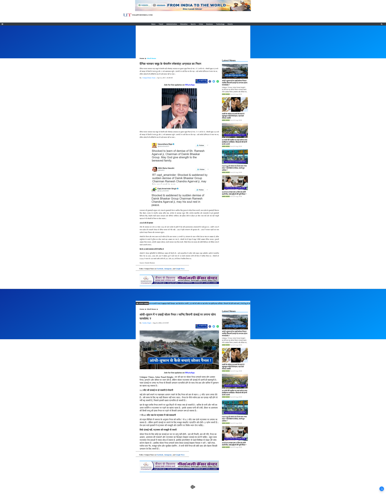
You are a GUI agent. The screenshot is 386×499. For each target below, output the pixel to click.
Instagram (167, 269)
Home (142, 58)
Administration (171, 24)
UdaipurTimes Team (148, 78)
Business (209, 24)
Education (183, 24)
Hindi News (151, 58)
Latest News (229, 60)
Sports (193, 24)
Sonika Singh (146, 323)
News (153, 24)
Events (230, 24)
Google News (180, 269)
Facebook (160, 269)
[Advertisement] (193, 40)
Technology (220, 24)
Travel (161, 24)
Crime (201, 24)
